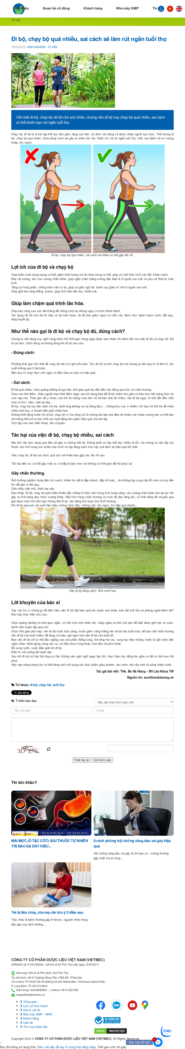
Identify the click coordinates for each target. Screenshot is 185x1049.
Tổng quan (29, 1001)
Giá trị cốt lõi (31, 1010)
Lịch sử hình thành (35, 1006)
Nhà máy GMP (127, 8)
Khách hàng (92, 8)
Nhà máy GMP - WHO (37, 1014)
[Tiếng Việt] (161, 9)
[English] (179, 9)
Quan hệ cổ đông (56, 8)
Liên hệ (27, 1022)
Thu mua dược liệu (35, 1026)
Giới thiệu (21, 8)
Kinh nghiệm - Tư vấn (42, 47)
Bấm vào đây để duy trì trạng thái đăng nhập (66, 1047)
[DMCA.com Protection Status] (110, 1030)
